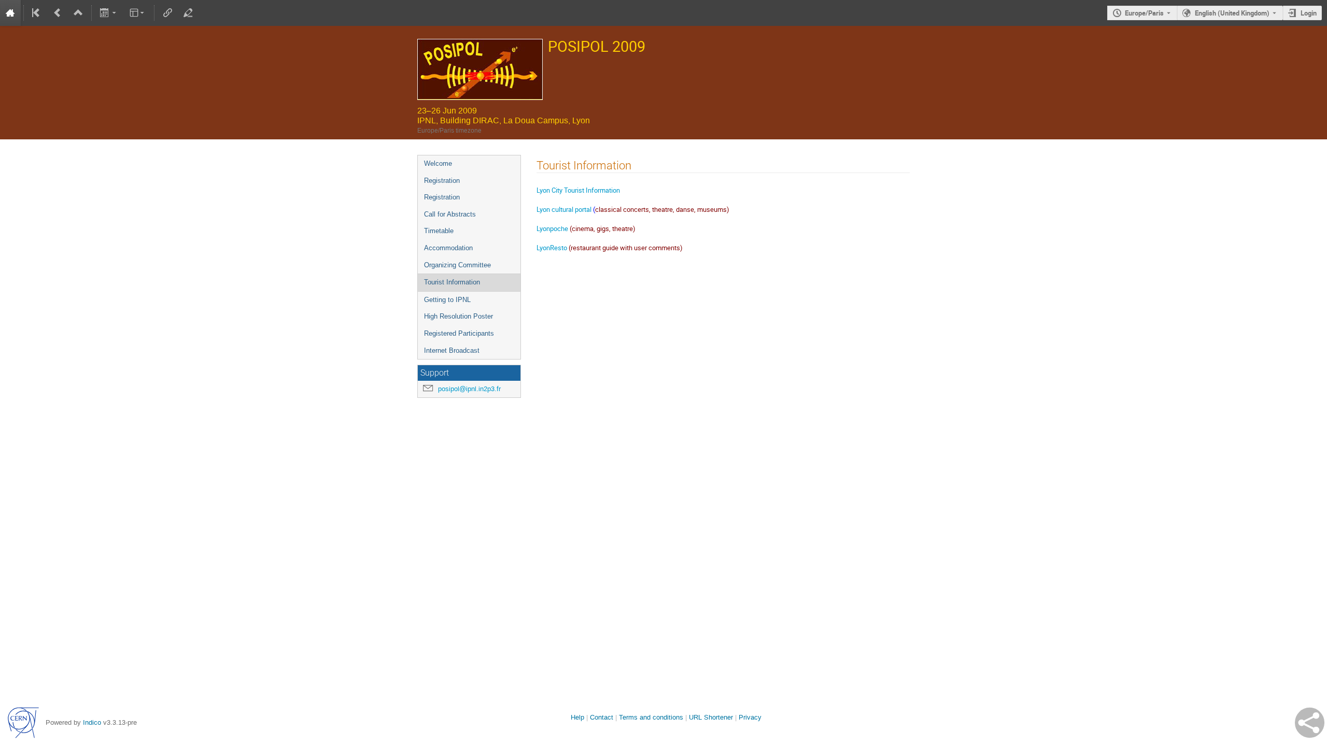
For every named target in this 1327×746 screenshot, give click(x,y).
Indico (92, 722)
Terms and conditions (651, 717)
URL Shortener (711, 717)
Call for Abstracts (450, 214)
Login (1309, 13)
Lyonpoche (552, 228)
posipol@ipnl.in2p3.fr (469, 388)
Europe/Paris (1144, 13)
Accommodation (448, 248)
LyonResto (552, 247)
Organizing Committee (457, 265)
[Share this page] (1309, 722)
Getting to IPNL (447, 300)
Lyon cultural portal (565, 209)
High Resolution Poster (458, 316)
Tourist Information (452, 282)
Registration (442, 180)
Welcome (438, 163)
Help (577, 717)
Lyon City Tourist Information (578, 190)
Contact (601, 717)
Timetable (439, 231)
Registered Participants (459, 333)
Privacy (750, 717)
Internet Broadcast (451, 350)
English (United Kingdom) (1232, 13)
